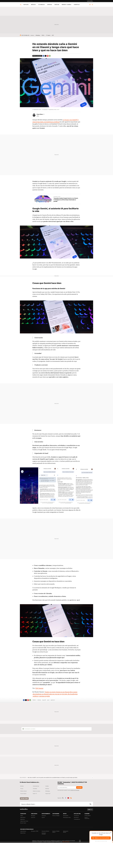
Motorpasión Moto (67, 817)
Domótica (77, 4)
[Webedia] (90, 1)
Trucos (21, 788)
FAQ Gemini (39, 688)
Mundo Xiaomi (23, 822)
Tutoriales (41, 4)
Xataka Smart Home (24, 821)
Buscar (90, 804)
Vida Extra (33, 817)
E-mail (49, 56)
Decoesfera (76, 817)
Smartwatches (36, 786)
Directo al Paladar (55, 815)
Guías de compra (36, 791)
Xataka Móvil (22, 817)
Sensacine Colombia (44, 833)
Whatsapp (47, 791)
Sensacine (44, 815)
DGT (53, 35)
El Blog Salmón (88, 815)
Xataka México (23, 831)
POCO (43, 35)
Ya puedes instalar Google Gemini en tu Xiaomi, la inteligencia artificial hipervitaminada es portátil (66, 200)
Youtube (68, 798)
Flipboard (47, 56)
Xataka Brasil (22, 832)
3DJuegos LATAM (34, 831)
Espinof (43, 817)
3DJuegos (33, 815)
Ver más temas (24, 798)
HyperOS (44, 700)
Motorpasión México (65, 832)
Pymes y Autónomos (87, 818)
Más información (66, 841)
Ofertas (49, 4)
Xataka (21, 815)
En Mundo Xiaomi (57, 196)
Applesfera (22, 819)
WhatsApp (38, 35)
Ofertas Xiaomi (23, 791)
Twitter (92, 4)
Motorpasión (65, 815)
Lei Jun (32, 35)
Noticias (26, 4)
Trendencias (76, 815)
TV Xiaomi (48, 35)
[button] (40, 114)
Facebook (90, 4)
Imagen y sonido (66, 4)
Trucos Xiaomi (23, 793)
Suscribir (79, 787)
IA (48, 700)
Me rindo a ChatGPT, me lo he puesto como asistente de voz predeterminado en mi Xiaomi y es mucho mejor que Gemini (52, 777)
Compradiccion (77, 819)
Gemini (53, 700)
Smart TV (35, 793)
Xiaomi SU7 (47, 793)
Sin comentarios (37, 55)
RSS (71, 798)
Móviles (33, 4)
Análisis (56, 4)
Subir (89, 809)
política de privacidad (75, 790)
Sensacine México (45, 831)
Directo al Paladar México (55, 832)
